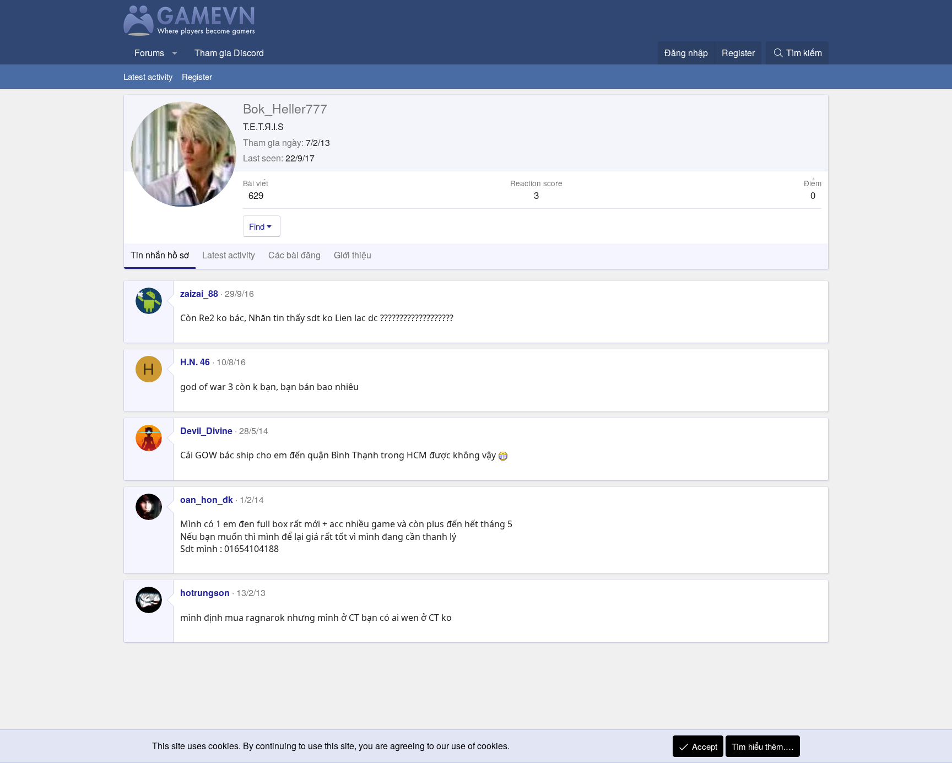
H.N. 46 (195, 361)
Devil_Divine (206, 430)
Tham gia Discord (229, 52)
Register (197, 76)
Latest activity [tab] (228, 254)
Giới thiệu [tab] (352, 254)
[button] (175, 52)
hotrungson (205, 592)
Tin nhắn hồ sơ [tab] (160, 254)
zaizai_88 (199, 293)
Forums (149, 52)
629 (255, 195)
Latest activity (148, 76)
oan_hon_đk (206, 499)
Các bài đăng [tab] (294, 254)
